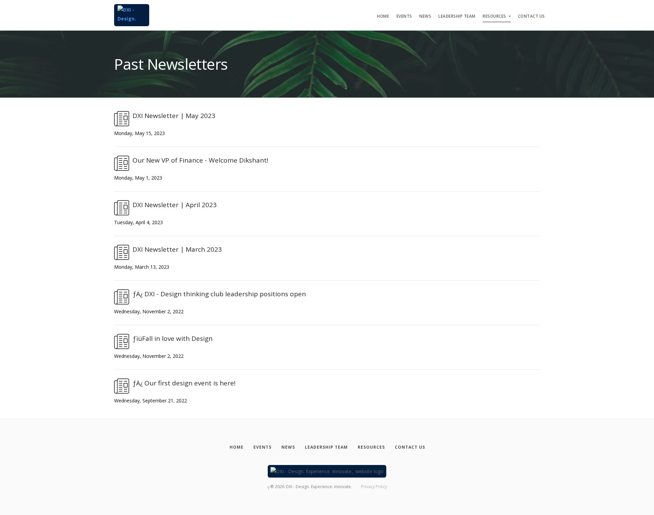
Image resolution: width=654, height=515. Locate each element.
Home (383, 16)
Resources (494, 16)
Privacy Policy (374, 486)
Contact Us (531, 16)
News (425, 16)
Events (404, 16)
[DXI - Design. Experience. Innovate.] (131, 15)
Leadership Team (457, 16)
